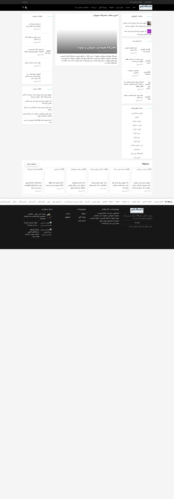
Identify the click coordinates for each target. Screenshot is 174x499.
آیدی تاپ (137, 157)
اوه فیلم (137, 149)
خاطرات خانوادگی (107, 202)
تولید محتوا (137, 121)
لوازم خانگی (41, 202)
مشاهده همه (31, 164)
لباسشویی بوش (57, 202)
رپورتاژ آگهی (103, 7)
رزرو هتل (137, 137)
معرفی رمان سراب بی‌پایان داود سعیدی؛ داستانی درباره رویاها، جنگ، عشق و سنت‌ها (137, 24)
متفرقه (111, 7)
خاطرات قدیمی (147, 202)
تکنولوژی (67, 217)
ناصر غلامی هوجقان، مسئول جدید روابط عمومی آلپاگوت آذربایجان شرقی (37, 115)
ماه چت (87, 202)
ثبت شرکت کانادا (137, 145)
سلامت (128, 7)
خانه (134, 7)
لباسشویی (116, 213)
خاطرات (117, 202)
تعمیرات (116, 221)
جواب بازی (119, 7)
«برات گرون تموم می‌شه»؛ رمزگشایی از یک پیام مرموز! (38, 108)
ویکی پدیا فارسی (136, 113)
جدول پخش (82, 221)
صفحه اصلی (147, 2)
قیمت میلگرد (136, 125)
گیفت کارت (137, 129)
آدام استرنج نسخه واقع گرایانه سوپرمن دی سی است (38, 121)
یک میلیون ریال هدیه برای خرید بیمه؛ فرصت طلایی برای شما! (137, 32)
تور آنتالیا (137, 141)
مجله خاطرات (136, 202)
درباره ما (25, 2)
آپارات (137, 117)
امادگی (14, 202)
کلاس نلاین (32, 202)
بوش (48, 202)
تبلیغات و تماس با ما (136, 2)
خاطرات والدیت (158, 202)
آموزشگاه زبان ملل (137, 153)
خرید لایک (136, 133)
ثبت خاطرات (126, 202)
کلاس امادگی (22, 202)
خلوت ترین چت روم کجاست (73, 202)
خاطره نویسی (96, 202)
